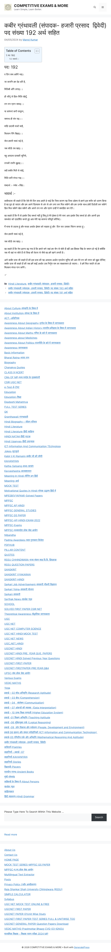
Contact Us (10, 854)
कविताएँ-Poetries (13, 747)
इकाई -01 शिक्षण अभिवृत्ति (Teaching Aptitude (27, 717)
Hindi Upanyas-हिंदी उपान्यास (19, 441)
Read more (10, 835)
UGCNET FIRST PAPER (17, 909)
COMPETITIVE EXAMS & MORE (41, 5)
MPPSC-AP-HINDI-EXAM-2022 (22, 520)
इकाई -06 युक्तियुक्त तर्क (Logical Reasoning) (27, 722)
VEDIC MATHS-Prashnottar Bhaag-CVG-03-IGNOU (34, 928)
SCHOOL (9, 604)
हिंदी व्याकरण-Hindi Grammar (19, 796)
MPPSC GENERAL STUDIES (20, 510)
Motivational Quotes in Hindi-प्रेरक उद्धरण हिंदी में (30, 490)
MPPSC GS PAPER (15, 515)
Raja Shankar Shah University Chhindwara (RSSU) (33, 889)
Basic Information (14, 352)
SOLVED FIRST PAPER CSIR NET (23, 609)
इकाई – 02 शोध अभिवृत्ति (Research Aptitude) (27, 692)
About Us (9, 849)
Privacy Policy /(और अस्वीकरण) (20, 884)
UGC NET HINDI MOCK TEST (21, 633)
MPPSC (8, 500)
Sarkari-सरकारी (12, 594)
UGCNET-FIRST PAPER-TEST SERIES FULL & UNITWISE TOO (39, 918)
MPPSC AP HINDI (14, 505)
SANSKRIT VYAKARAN (17, 574)
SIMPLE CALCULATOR (17, 894)
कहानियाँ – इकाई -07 (14, 752)
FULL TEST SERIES (15, 406)
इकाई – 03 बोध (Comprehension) (22, 697)
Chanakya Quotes (14, 367)
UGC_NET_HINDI (13, 643)
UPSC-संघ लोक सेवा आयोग (17, 673)
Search (99, 817)
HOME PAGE (11, 859)
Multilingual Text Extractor (19, 874)
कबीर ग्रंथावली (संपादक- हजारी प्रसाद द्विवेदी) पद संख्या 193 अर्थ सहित (40, 288)
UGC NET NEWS (13, 638)
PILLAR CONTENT (15, 549)
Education (10, 392)
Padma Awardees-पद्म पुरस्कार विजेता (24, 540)
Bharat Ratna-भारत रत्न (16, 357)
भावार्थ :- (16, 59)
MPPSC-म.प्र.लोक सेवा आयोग (18, 869)
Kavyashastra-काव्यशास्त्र (17, 471)
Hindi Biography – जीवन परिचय (20, 421)
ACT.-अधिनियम (11, 318)
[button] (95, 7)
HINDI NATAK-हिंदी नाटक (17, 436)
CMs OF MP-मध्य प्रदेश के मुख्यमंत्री (22, 377)
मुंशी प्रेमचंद (9, 776)
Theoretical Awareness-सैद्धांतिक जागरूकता (27, 614)
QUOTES (9, 554)
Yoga (7, 687)
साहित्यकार (9, 791)
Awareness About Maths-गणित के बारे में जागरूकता (30, 332)
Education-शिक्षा (12, 397)
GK (6, 411)
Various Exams (12, 678)
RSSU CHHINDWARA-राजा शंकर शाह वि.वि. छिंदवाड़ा (30, 559)
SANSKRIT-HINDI (14, 579)
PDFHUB (9, 545)
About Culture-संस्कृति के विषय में (21, 308)
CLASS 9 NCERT (14, 372)
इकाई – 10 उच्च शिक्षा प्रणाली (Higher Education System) (33, 712)
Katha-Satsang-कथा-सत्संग (19, 466)
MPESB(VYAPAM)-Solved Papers (23, 495)
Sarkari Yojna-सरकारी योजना (19, 589)
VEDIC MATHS (12, 683)
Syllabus (9, 899)
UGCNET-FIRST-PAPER (17, 663)
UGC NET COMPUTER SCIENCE (22, 628)
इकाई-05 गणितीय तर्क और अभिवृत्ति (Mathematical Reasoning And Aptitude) (44, 737)
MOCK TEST (11, 485)
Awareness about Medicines (20, 337)
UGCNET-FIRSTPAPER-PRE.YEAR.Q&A (26, 668)
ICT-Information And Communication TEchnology (32, 446)
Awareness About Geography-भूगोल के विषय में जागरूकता (34, 323)
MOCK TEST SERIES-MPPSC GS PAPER (27, 864)
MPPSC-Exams (13, 525)
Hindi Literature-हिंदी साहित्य (19, 431)
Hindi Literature (17, 283)
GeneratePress (81, 947)
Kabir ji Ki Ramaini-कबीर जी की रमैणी (23, 456)
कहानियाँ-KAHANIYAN (15, 757)
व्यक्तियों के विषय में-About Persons (21, 781)
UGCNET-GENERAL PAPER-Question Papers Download (36, 923)
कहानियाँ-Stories (12, 761)
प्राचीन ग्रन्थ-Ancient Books (19, 771)
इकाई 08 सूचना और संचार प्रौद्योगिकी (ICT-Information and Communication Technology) (50, 732)
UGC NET (9, 623)
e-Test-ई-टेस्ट (11, 387)
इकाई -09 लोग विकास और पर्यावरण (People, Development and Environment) (44, 727)
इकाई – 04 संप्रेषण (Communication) (24, 702)
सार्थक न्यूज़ (9, 786)
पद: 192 (11, 55)
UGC (7, 618)
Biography (10, 362)
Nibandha (10, 535)
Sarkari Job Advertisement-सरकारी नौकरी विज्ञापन (30, 584)
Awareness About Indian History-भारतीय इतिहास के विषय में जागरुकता (40, 328)
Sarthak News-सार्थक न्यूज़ (18, 599)
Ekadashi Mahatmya (16, 402)
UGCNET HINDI (13, 648)
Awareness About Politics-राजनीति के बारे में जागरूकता (32, 342)
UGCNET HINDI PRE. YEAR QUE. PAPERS (28, 653)
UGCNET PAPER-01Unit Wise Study (25, 914)
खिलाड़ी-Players (12, 766)
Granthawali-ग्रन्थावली (16, 416)
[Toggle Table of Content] (35, 51)
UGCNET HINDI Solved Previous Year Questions (32, 658)
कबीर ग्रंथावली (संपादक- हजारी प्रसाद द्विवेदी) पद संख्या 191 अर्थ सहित (40, 292)
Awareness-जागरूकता (16, 347)
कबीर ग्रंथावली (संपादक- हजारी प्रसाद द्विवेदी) (48, 283)
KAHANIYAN (11, 461)
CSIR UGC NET (13, 382)
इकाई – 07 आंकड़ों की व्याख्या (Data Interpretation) (30, 707)
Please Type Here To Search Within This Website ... (34, 811)
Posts (7, 879)
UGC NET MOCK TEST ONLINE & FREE (26, 904)
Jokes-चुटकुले (11, 451)
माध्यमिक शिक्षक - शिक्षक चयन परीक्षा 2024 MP (26, 933)
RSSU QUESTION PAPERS (19, 564)
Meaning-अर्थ (11, 480)
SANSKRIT (10, 569)
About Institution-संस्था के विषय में (21, 313)
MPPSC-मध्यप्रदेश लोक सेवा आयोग (21, 530)
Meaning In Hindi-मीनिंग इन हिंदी (21, 475)
